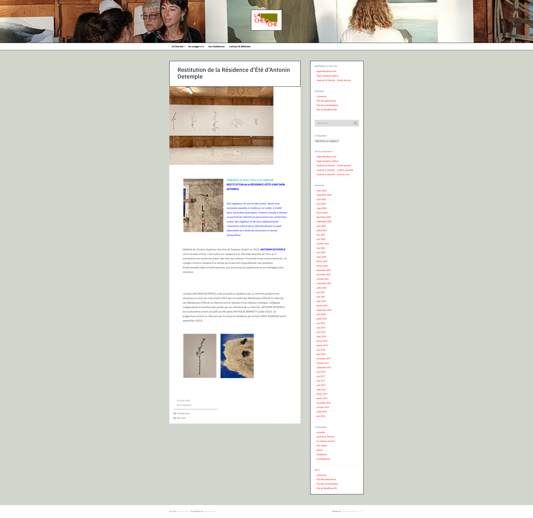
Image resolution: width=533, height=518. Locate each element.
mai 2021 (321, 297)
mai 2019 (321, 327)
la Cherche (177, 46)
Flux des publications (326, 101)
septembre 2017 (324, 367)
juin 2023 (321, 235)
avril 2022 (321, 252)
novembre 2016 (324, 403)
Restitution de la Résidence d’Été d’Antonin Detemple (234, 73)
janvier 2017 (322, 398)
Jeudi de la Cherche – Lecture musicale (335, 170)
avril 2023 (321, 239)
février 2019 (322, 341)
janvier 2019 (322, 345)
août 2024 (321, 199)
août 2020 (321, 314)
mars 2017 (321, 389)
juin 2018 (321, 350)
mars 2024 (321, 208)
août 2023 (321, 226)
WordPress (210, 511)
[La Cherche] (266, 21)
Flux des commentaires (327, 105)
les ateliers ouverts (325, 441)
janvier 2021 (322, 305)
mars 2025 (321, 190)
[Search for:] (337, 123)
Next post (181, 418)
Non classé (322, 445)
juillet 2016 (322, 412)
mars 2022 (321, 257)
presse (320, 450)
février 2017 (322, 394)
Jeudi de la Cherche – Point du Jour (333, 174)
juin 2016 (321, 416)
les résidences (216, 46)
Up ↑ (361, 511)
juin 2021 (321, 292)
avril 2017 (321, 385)
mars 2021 (321, 301)
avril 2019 (321, 332)
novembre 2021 (324, 274)
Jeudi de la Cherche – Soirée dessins (334, 80)
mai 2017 (321, 381)
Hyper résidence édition (328, 76)
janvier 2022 (322, 266)
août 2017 (321, 372)
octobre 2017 (323, 363)
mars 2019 (321, 336)
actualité (321, 432)
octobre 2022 (323, 243)
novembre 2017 (324, 358)
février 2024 (322, 212)
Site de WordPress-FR (327, 109)
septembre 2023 (324, 221)
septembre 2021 (324, 283)
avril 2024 (321, 204)
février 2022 (322, 261)
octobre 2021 (323, 279)
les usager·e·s (196, 46)
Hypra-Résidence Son (326, 71)
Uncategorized (184, 405)
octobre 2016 (323, 407)
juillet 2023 (322, 230)
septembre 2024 (324, 195)
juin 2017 (321, 376)
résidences (322, 454)
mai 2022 (321, 248)
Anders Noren (349, 511)
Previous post (183, 413)
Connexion (321, 96)
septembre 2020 (324, 310)
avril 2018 (321, 354)
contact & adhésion (240, 46)
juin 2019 (321, 323)
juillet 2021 (322, 288)
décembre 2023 (324, 217)
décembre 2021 (324, 270)
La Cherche (182, 511)
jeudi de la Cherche (325, 436)
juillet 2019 (322, 319)
